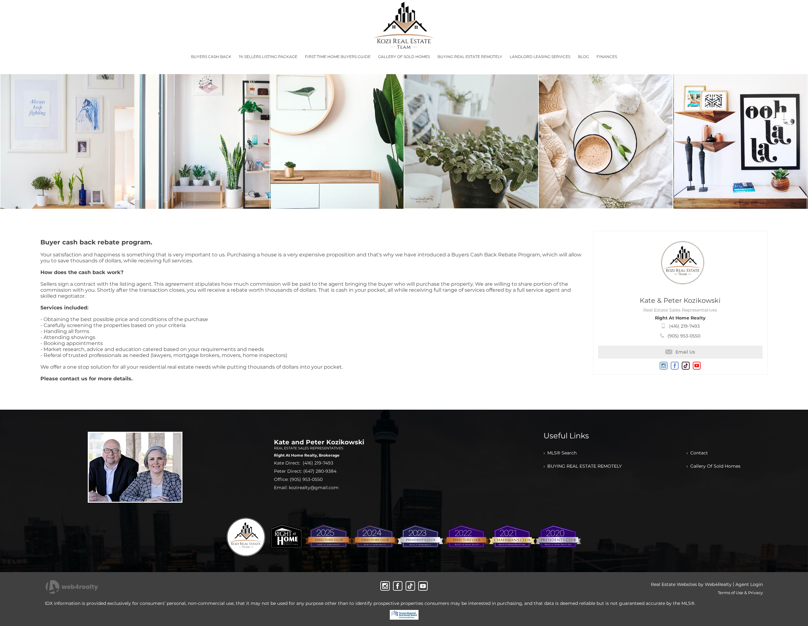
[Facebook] (397, 586)
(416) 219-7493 (684, 326)
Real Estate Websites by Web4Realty (691, 584)
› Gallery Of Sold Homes (713, 466)
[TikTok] (410, 586)
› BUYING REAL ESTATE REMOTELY (583, 466)
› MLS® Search (560, 453)
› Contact (697, 453)
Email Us (685, 352)
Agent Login (749, 584)
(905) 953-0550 (684, 336)
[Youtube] (423, 586)
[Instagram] (385, 586)
